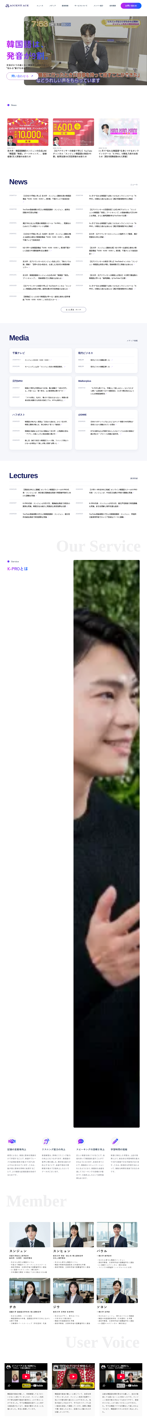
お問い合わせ (131, 6)
